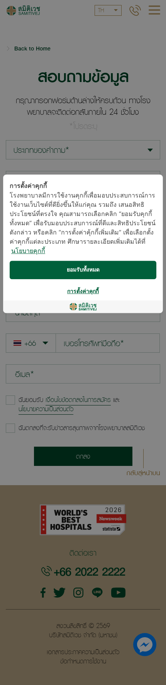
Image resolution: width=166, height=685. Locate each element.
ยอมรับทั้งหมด (83, 270)
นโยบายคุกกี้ (28, 251)
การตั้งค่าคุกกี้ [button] (83, 291)
